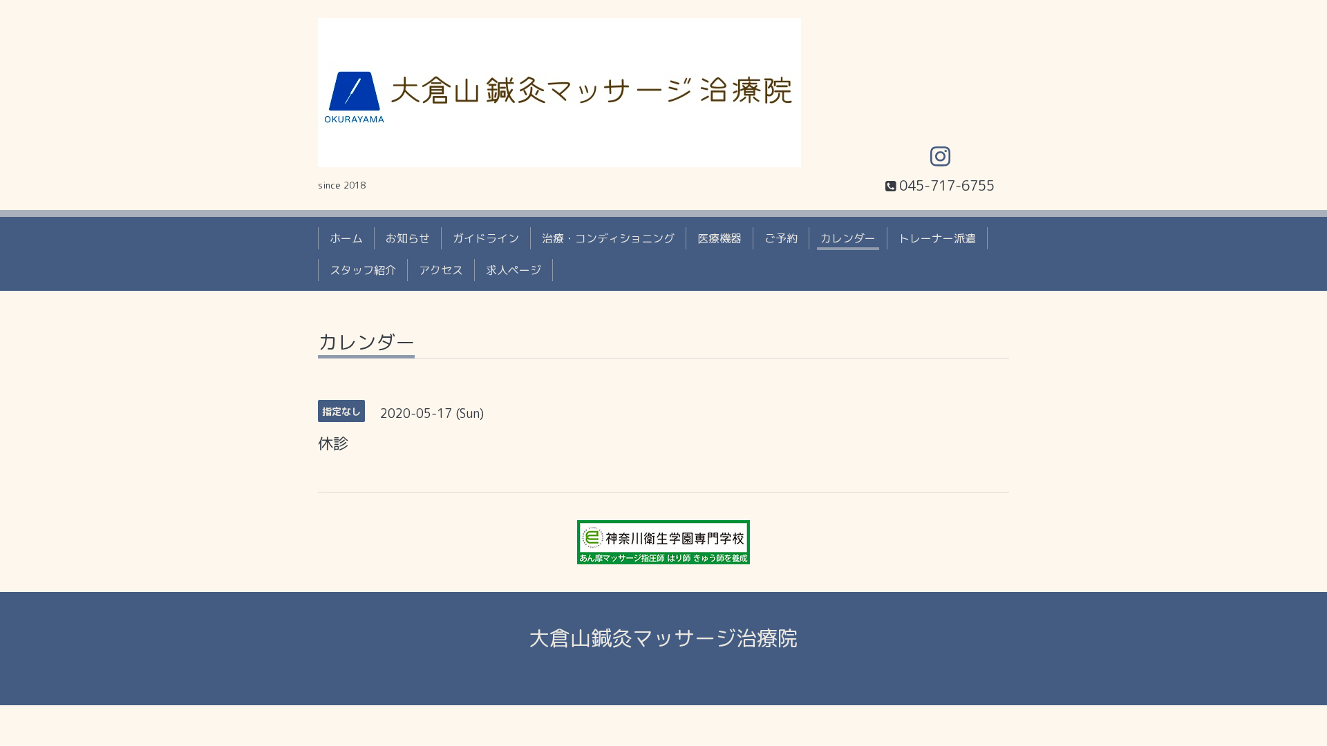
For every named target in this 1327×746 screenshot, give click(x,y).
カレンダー (848, 238)
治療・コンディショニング (608, 238)
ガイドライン (486, 238)
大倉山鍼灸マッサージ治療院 (663, 638)
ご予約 (781, 238)
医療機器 (719, 238)
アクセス (441, 270)
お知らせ (408, 238)
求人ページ (513, 270)
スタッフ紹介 (363, 270)
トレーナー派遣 (937, 238)
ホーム (346, 238)
